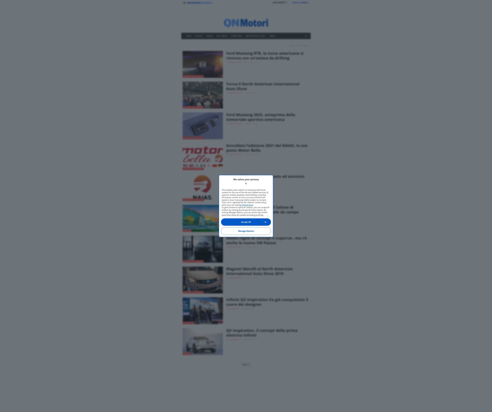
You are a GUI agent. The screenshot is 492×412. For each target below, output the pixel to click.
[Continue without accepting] (246, 183)
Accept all (246, 222)
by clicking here (246, 205)
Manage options (246, 231)
